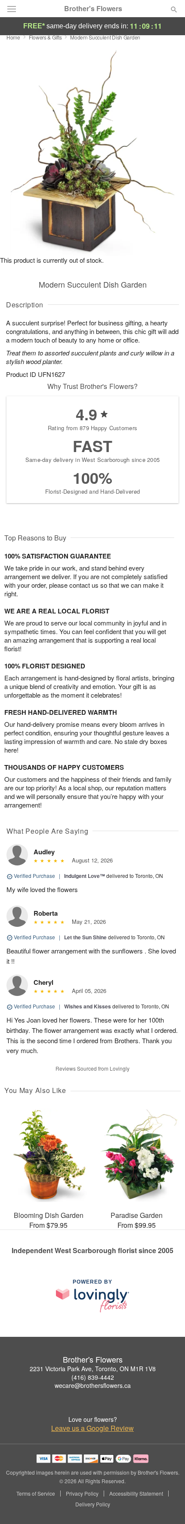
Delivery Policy (92, 1504)
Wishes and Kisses (87, 1006)
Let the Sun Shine (85, 937)
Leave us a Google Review (92, 1428)
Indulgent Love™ (84, 876)
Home (13, 37)
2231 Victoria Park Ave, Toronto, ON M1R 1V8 (93, 1368)
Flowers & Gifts (45, 37)
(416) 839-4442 (92, 1377)
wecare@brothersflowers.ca (93, 1385)
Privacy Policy (82, 1493)
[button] (166, 1504)
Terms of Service (35, 1493)
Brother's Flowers (93, 8)
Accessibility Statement (136, 1493)
